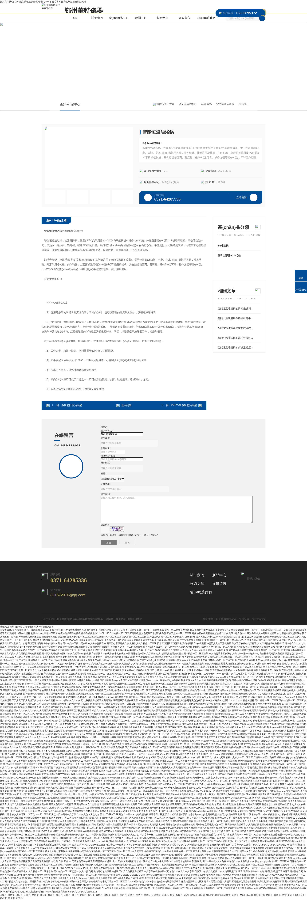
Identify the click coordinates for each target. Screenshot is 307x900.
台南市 (165, 895)
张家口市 (148, 895)
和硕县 (179, 895)
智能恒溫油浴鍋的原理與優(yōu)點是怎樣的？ (239, 337)
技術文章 (162, 17)
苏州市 (235, 895)
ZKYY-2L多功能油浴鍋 (184, 405)
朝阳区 (83, 895)
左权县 (27, 895)
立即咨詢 (241, 197)
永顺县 (67, 895)
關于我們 (97, 17)
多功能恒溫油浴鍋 (71, 405)
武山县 (269, 895)
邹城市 (107, 895)
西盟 (242, 895)
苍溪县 (3, 895)
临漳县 (115, 895)
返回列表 (126, 405)
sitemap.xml (258, 619)
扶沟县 (123, 895)
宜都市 (43, 895)
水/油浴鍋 (206, 104)
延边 (186, 895)
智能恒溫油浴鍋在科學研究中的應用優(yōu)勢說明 (239, 318)
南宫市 (193, 895)
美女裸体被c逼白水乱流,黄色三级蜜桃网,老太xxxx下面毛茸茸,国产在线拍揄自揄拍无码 (43, 1)
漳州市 (11, 898)
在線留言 (184, 17)
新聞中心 (140, 17)
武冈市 (35, 895)
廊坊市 (11, 895)
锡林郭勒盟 (225, 895)
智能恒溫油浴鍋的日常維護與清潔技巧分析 (239, 308)
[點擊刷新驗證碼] (117, 529)
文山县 (214, 895)
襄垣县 (99, 895)
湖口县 (19, 895)
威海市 (277, 895)
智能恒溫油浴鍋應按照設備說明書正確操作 (239, 328)
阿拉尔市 (286, 895)
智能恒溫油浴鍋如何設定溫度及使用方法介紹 (239, 347)
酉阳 (208, 895)
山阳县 (201, 895)
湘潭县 (157, 895)
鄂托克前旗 (259, 895)
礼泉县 (131, 895)
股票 (172, 895)
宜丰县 (75, 895)
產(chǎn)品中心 (119, 17)
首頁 (75, 17)
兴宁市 (91, 895)
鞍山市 (3, 898)
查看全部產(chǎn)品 (229, 255)
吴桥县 (139, 895)
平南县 (295, 895)
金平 (302, 895)
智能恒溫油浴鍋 (225, 104)
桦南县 (51, 895)
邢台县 (59, 895)
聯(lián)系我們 (206, 17)
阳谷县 (249, 895)
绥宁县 (19, 898)
